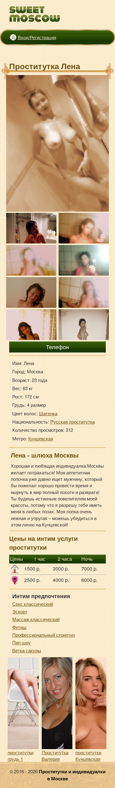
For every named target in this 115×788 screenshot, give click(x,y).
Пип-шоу (21, 642)
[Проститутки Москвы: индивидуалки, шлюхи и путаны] (34, 14)
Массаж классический (35, 619)
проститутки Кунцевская (88, 755)
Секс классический (32, 604)
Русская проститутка (72, 421)
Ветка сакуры (26, 650)
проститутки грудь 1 (20, 755)
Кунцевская (40, 438)
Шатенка (48, 413)
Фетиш (19, 627)
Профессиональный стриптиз (43, 635)
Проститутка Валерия (55, 755)
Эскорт (19, 611)
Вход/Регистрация (37, 37)
